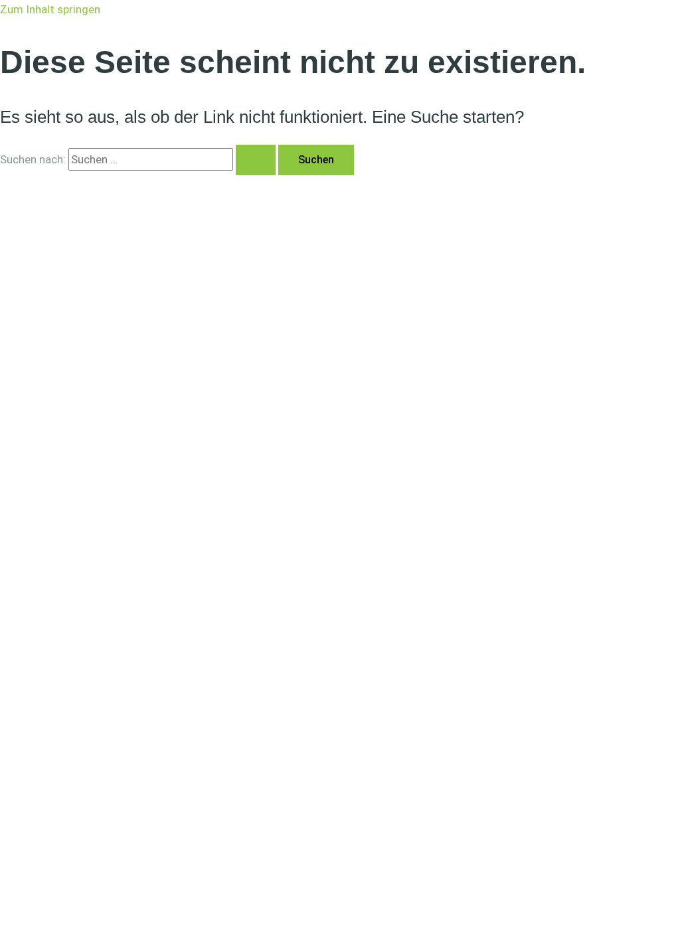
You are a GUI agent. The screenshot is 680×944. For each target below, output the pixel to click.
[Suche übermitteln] (256, 160)
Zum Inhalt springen (50, 9)
